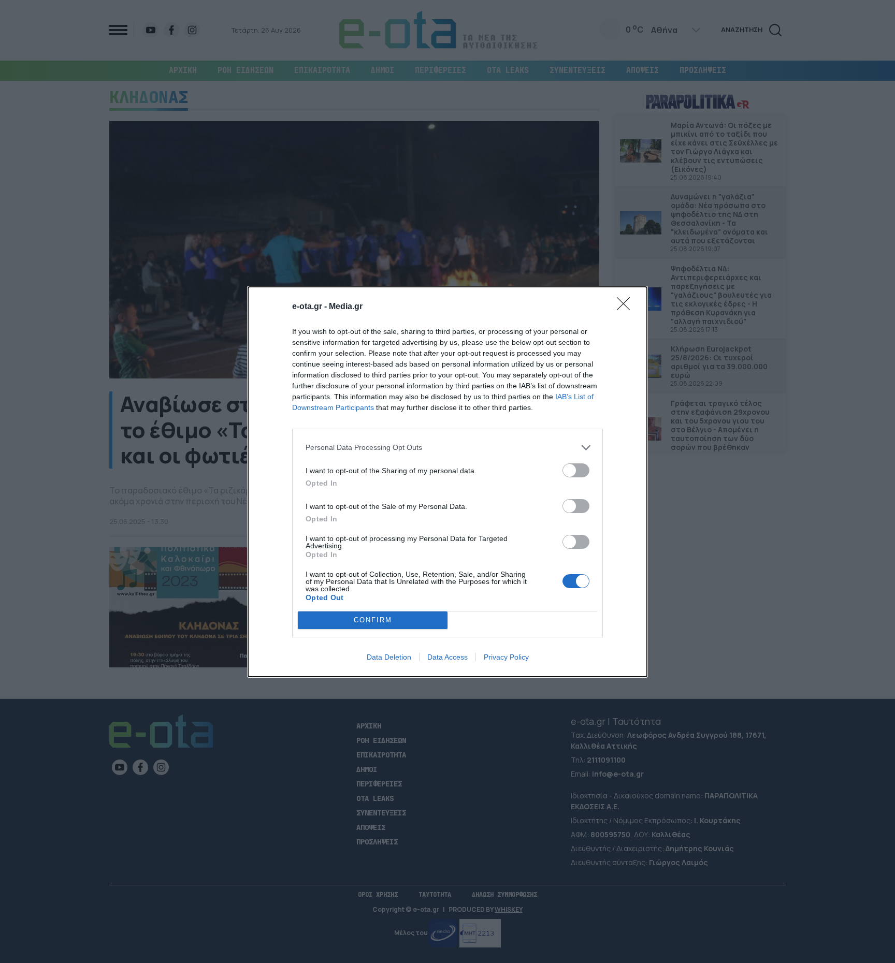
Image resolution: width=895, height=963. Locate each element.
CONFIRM (373, 620)
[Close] (627, 307)
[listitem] (447, 447)
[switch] (575, 470)
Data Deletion (389, 657)
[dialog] (447, 482)
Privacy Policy (506, 657)
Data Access (447, 657)
